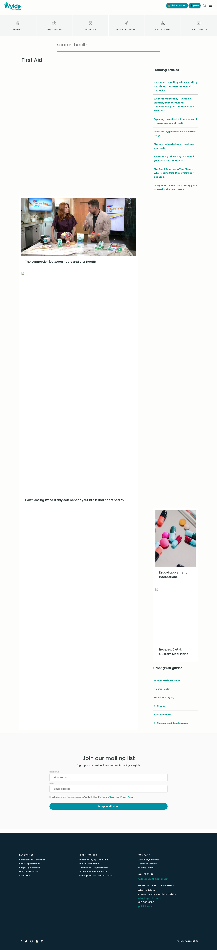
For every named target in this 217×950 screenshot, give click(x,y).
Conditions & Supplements (93, 867)
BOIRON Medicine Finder (167, 680)
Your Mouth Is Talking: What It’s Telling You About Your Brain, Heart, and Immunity (175, 86)
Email (51, 783)
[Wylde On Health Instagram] (31, 941)
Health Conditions (89, 863)
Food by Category (164, 697)
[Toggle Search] (204, 5)
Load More (78, 513)
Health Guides (88, 855)
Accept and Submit (108, 806)
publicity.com (145, 906)
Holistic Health (162, 689)
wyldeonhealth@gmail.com (153, 878)
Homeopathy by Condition (93, 859)
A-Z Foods (159, 706)
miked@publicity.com (150, 898)
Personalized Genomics (32, 859)
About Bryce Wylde (148, 859)
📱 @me (194, 5)
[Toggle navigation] (210, 5)
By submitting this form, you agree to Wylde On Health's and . (91, 797)
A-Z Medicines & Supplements (171, 723)
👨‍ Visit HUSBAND (177, 5)
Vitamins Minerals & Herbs (93, 871)
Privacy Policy (127, 797)
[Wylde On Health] (82, 5)
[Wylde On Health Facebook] (21, 941)
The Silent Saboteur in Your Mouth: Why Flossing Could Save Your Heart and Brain (174, 173)
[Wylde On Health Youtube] (36, 941)
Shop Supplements (29, 867)
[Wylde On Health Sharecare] (42, 941)
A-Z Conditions (162, 714)
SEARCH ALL (25, 875)
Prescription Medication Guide (95, 875)
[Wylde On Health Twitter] (26, 941)
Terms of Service (109, 797)
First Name (54, 772)
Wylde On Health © (187, 941)
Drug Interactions (29, 871)
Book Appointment (29, 863)
